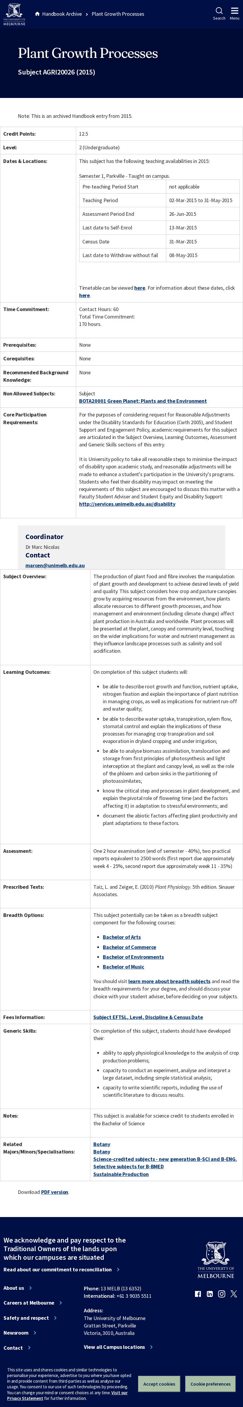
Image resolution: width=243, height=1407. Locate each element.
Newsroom (16, 1333)
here (139, 287)
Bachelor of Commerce (129, 947)
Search (219, 18)
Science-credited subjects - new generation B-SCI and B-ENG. (165, 1159)
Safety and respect (26, 1318)
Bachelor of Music (123, 966)
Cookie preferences (211, 1384)
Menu (234, 18)
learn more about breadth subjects (169, 981)
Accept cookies (159, 1384)
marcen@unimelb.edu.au (55, 565)
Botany (101, 1144)
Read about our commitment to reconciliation (58, 1269)
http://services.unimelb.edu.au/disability (127, 503)
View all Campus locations (114, 1347)
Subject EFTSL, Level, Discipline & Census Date (148, 1017)
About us (14, 1288)
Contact (13, 1348)
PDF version (54, 1192)
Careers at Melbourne (29, 1303)
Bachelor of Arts (122, 937)
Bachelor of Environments (133, 956)
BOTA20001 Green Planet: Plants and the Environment (143, 400)
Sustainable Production (121, 1174)
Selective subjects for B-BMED (128, 1166)
